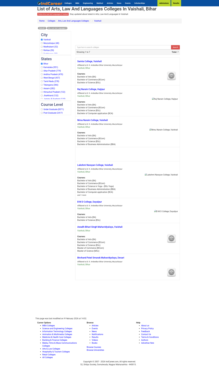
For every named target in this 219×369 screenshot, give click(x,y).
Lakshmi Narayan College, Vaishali (95, 165)
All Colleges (47, 357)
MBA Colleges (48, 325)
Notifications (97, 334)
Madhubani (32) (50, 47)
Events (128, 3)
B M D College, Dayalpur (89, 201)
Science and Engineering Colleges (57, 328)
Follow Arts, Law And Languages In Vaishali (53, 14)
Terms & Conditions (150, 337)
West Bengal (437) (51, 78)
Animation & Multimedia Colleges (57, 334)
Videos (95, 340)
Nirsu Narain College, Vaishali (92, 120)
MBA (77, 3)
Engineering (88, 3)
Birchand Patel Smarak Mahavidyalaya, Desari (100, 257)
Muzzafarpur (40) (51, 43)
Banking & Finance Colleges (54, 340)
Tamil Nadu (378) (51, 81)
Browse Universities (95, 350)
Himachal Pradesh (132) (54, 92)
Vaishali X (42, 28)
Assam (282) (49, 88)
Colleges (68, 3)
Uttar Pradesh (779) (52, 71)
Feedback (145, 331)
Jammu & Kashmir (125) (54, 99)
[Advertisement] (55, 153)
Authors (144, 340)
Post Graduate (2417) (53, 113)
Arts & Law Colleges (51, 349)
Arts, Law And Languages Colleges (73, 21)
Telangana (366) (50, 85)
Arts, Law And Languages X (57, 28)
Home (41, 21)
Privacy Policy (147, 328)
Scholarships (139, 3)
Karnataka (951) (50, 67)
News (119, 3)
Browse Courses (94, 347)
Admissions (164, 3)
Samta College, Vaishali (89, 61)
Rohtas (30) (48, 50)
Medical (100, 3)
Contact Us (146, 334)
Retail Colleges (49, 354)
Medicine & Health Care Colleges (56, 337)
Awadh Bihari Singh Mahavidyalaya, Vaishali (100, 227)
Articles (110, 3)
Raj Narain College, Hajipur (91, 89)
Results (176, 3)
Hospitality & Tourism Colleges (56, 351)
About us (145, 325)
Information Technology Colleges (57, 331)
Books (94, 343)
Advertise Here (147, 343)
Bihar (45, 63)
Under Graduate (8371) (53, 109)
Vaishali (97, 21)
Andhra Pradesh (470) (53, 74)
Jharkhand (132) (50, 95)
